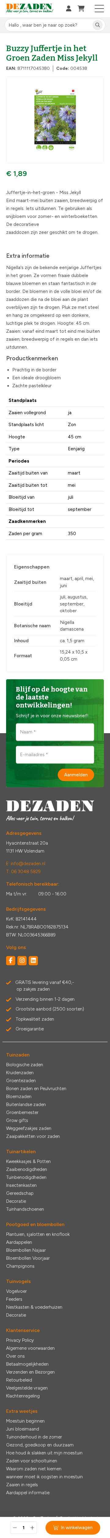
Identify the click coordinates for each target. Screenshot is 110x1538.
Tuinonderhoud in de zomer (34, 1437)
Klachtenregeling (23, 1396)
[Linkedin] (33, 960)
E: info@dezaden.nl (25, 863)
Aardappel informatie (28, 1492)
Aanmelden (76, 775)
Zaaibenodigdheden (26, 1169)
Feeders (14, 1299)
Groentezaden (21, 1080)
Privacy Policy (20, 1340)
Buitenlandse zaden (26, 1104)
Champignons (20, 1266)
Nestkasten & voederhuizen (34, 1307)
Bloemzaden (18, 1096)
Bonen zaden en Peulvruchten (36, 1088)
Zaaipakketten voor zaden (33, 1136)
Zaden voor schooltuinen (31, 1461)
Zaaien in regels (22, 1484)
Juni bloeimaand (22, 1429)
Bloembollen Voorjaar (28, 1258)
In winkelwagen (77, 1527)
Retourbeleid (19, 1380)
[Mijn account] (69, 8)
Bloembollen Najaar (26, 1250)
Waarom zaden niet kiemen (33, 1469)
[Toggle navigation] (99, 8)
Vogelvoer (16, 1291)
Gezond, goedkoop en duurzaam (40, 1445)
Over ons (15, 1356)
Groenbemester (22, 1112)
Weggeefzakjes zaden (28, 1128)
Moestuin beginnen (25, 1421)
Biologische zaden (24, 1064)
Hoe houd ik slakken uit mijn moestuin (44, 1453)
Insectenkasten (21, 1185)
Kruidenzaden (20, 1072)
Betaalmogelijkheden (27, 1364)
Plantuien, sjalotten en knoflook (38, 1234)
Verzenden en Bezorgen (30, 1372)
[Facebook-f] (10, 960)
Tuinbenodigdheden (26, 1177)
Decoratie (16, 1201)
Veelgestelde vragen (27, 1388)
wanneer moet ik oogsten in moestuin (44, 1477)
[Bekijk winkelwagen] (81, 8)
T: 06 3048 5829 (23, 871)
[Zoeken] (98, 25)
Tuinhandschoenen (25, 1209)
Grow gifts (17, 1120)
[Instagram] (22, 960)
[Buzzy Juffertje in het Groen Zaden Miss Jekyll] (55, 119)
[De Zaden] (29, 9)
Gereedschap (20, 1193)
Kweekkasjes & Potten (28, 1161)
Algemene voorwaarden (30, 1348)
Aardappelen (19, 1242)
